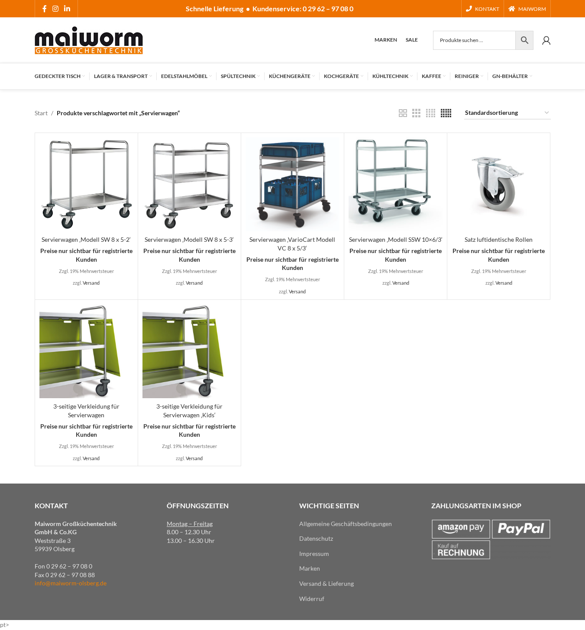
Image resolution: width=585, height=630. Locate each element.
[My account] (546, 40)
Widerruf (311, 598)
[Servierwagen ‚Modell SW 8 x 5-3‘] (189, 184)
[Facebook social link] (44, 8)
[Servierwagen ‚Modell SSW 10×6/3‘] (396, 184)
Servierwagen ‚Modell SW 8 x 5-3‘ (189, 239)
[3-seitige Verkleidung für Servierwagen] (86, 351)
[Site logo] (89, 39)
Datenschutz (316, 538)
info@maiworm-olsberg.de (71, 583)
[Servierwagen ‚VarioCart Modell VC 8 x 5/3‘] (292, 184)
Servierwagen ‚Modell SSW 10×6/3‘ (396, 239)
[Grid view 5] (446, 113)
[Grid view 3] (416, 113)
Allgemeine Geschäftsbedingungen (345, 523)
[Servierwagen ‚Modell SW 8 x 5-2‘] (86, 184)
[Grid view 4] (430, 113)
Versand (91, 283)
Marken (309, 568)
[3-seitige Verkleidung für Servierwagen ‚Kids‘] (189, 351)
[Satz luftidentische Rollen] (499, 184)
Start (41, 113)
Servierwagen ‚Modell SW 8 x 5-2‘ (86, 239)
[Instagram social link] (55, 8)
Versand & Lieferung (326, 583)
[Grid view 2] (403, 113)
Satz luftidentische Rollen (499, 239)
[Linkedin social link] (67, 8)
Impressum (314, 553)
